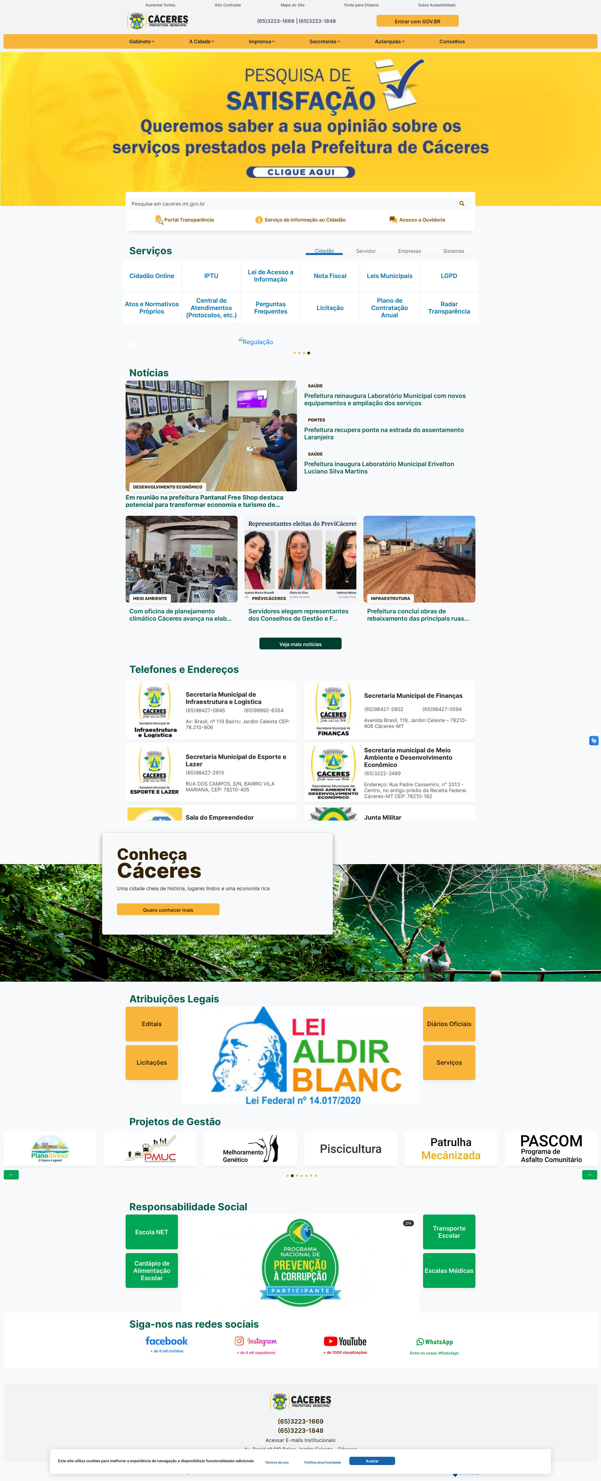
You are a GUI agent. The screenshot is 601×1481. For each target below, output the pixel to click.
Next (468, 344)
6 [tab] (311, 1176)
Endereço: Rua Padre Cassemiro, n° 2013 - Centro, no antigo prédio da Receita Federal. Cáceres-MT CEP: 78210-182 (415, 790)
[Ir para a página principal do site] (157, 20)
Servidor (366, 251)
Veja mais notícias (300, 644)
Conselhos (452, 41)
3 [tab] (304, 353)
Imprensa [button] (260, 41)
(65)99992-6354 (264, 710)
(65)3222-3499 (382, 773)
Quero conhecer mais (168, 910)
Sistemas (453, 251)
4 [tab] (308, 353)
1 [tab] (294, 353)
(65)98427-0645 (205, 710)
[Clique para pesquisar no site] (462, 204)
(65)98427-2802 (383, 709)
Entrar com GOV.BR (417, 21)
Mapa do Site (292, 5)
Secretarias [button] (323, 41)
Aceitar (372, 1461)
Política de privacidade (322, 1462)
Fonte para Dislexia (361, 5)
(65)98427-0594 (442, 709)
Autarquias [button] (388, 41)
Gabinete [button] (140, 41)
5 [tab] (306, 1176)
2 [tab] (299, 353)
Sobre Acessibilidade (436, 5)
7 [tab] (315, 1176)
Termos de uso (277, 1462)
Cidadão (324, 251)
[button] (199, 1264)
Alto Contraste (228, 5)
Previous (132, 344)
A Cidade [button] (200, 41)
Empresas (409, 251)
